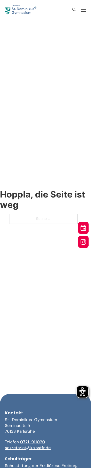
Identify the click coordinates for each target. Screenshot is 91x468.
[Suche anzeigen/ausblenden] (74, 10)
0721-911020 (32, 442)
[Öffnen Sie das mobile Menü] (83, 10)
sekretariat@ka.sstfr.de (28, 447)
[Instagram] (83, 241)
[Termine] (83, 227)
